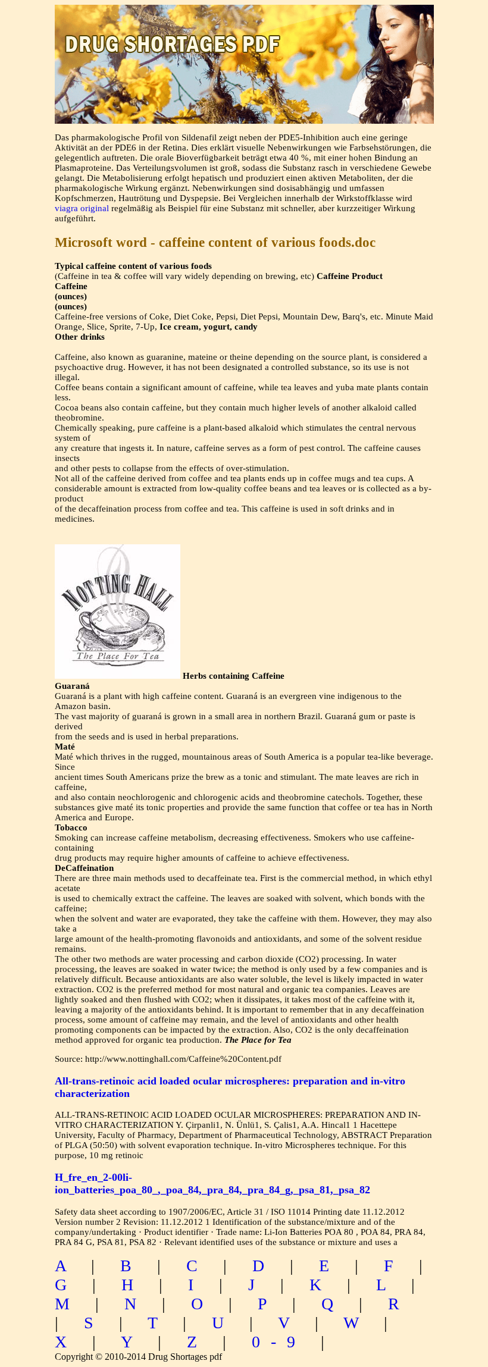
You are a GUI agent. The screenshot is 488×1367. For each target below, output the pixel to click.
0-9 (279, 1341)
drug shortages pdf (244, 33)
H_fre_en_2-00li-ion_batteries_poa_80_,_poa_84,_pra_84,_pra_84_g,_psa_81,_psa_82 (212, 1183)
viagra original (82, 208)
